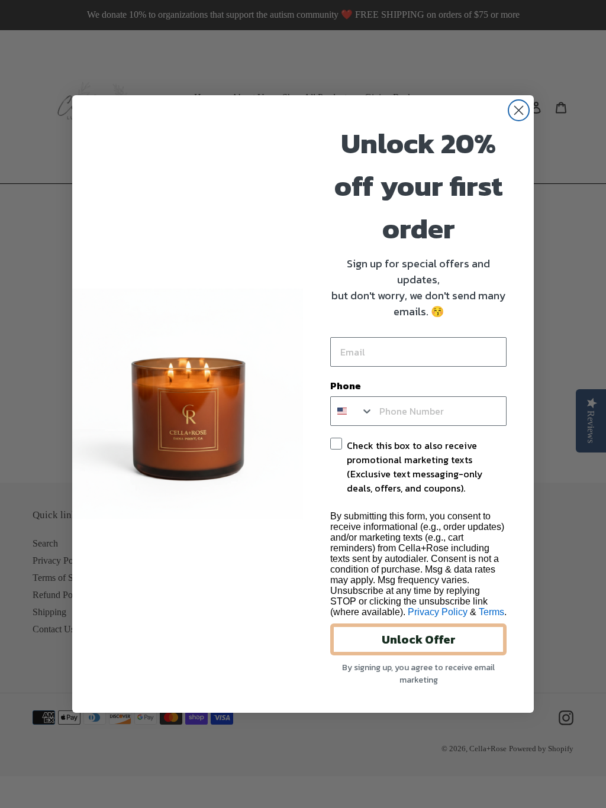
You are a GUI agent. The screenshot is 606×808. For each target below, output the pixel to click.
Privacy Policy (438, 612)
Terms (491, 612)
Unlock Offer (419, 639)
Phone (345, 386)
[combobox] (352, 411)
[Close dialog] (518, 110)
